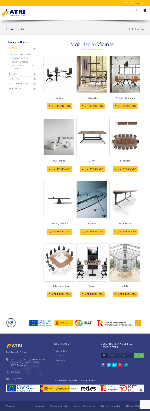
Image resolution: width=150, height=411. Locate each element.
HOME (130, 29)
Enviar (139, 355)
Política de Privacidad (110, 406)
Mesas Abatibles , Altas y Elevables (23, 67)
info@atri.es (17, 378)
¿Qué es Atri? (62, 355)
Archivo (14, 78)
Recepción (16, 88)
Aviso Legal (40, 406)
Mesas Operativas (20, 58)
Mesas (13, 48)
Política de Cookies (134, 406)
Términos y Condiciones (84, 406)
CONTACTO (129, 3)
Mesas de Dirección (21, 54)
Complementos (18, 83)
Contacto (60, 364)
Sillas (13, 74)
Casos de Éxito (63, 351)
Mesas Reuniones (19, 62)
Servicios (60, 360)
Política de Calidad (59, 406)
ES (141, 3)
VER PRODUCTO (60, 106)
